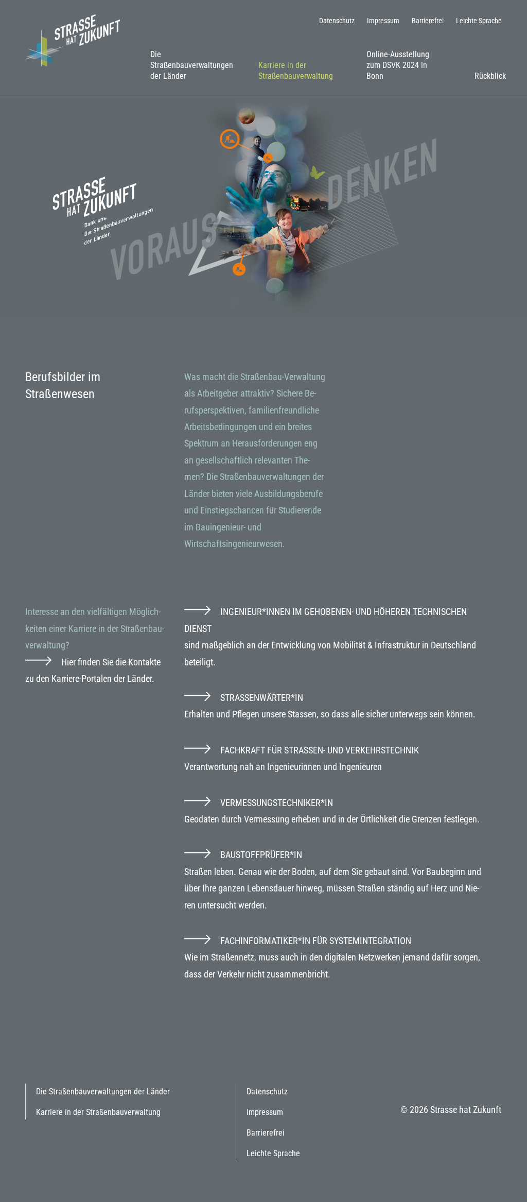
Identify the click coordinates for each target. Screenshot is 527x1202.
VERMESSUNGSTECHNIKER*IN (276, 802)
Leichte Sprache (479, 20)
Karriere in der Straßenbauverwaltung (295, 70)
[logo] (76, 39)
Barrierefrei (428, 20)
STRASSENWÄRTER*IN (261, 697)
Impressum (383, 20)
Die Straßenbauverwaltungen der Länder (191, 65)
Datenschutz (337, 20)
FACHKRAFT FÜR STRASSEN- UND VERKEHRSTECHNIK (319, 750)
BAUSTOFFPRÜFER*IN (261, 854)
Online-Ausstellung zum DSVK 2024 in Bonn (397, 65)
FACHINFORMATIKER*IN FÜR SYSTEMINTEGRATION (315, 940)
